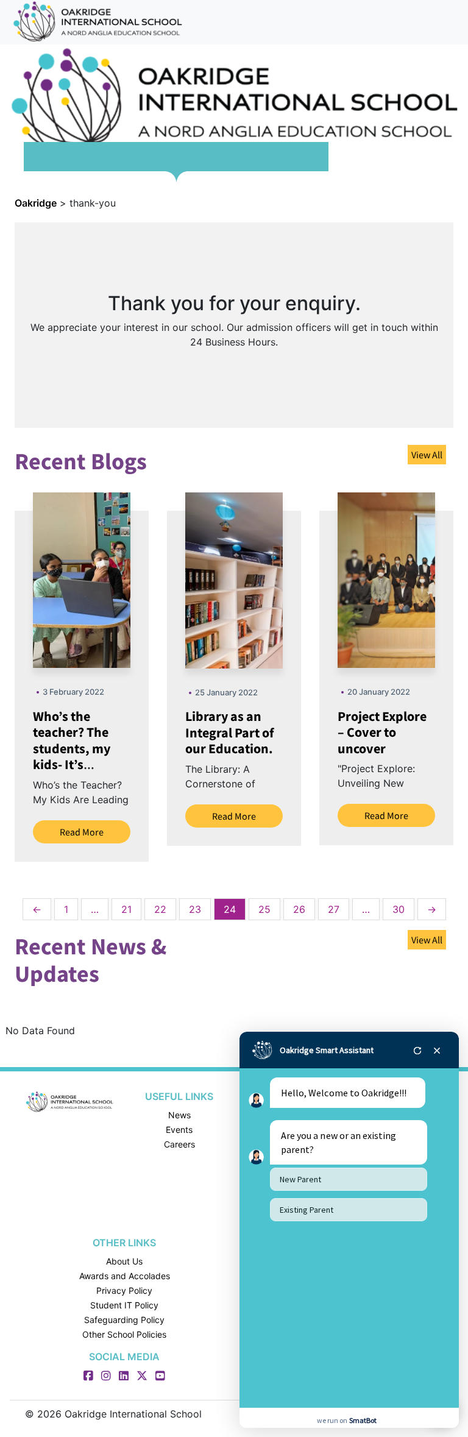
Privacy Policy (124, 1290)
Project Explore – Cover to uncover (382, 732)
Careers (179, 1144)
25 (264, 909)
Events (179, 1129)
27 (333, 909)
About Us (124, 1261)
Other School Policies (124, 1334)
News (179, 1115)
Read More (82, 832)
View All (426, 455)
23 (195, 909)
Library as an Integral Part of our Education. (229, 732)
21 (126, 909)
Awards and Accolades (124, 1276)
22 (160, 909)
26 (299, 909)
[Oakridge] (69, 1101)
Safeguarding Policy (124, 1320)
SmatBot (363, 1420)
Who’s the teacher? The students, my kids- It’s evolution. (71, 748)
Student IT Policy (124, 1305)
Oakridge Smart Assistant (327, 1050)
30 (398, 909)
